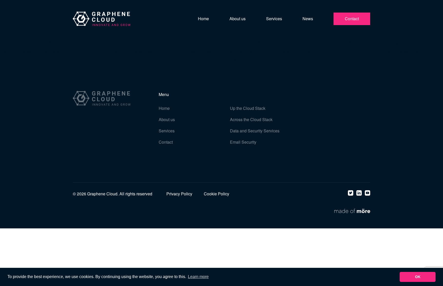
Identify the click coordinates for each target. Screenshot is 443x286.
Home (203, 19)
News (308, 19)
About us (237, 19)
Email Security (243, 142)
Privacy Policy (179, 194)
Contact (352, 19)
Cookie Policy (216, 194)
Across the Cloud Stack (251, 119)
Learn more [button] (198, 276)
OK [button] (417, 277)
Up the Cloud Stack (247, 108)
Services (274, 19)
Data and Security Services (254, 131)
